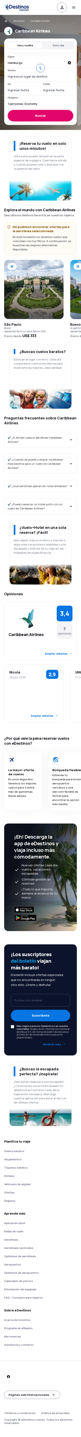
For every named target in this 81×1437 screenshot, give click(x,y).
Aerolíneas (19, 20)
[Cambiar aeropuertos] (40, 68)
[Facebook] (8, 1376)
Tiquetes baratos (16, 1167)
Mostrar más (52, 1044)
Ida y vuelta (25, 45)
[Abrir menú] (74, 7)
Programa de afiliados (18, 1328)
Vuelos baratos (14, 1151)
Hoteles (9, 1176)
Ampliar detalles (56, 653)
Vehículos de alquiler (17, 1184)
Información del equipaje (20, 1289)
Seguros (9, 1201)
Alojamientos (13, 1159)
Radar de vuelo (13, 1231)
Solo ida (58, 45)
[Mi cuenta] (62, 7)
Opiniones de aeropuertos (21, 1273)
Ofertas (9, 1192)
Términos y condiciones (20, 1413)
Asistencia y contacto (19, 1345)
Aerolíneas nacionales (18, 1248)
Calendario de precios (18, 1281)
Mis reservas (12, 1336)
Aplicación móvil (14, 1223)
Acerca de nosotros (17, 1320)
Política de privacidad (55, 1413)
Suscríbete (40, 1015)
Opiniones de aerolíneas (20, 1256)
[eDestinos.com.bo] (5, 21)
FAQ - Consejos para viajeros (23, 1297)
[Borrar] (69, 63)
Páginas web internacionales (29, 1395)
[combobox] (36, 62)
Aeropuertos (12, 1264)
